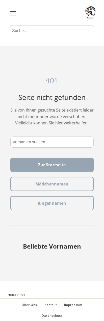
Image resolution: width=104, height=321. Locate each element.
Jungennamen (52, 203)
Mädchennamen (51, 184)
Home (12, 295)
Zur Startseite (52, 165)
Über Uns (29, 305)
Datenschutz (52, 315)
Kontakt (50, 305)
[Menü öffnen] (13, 13)
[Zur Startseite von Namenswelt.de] (90, 17)
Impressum (73, 305)
